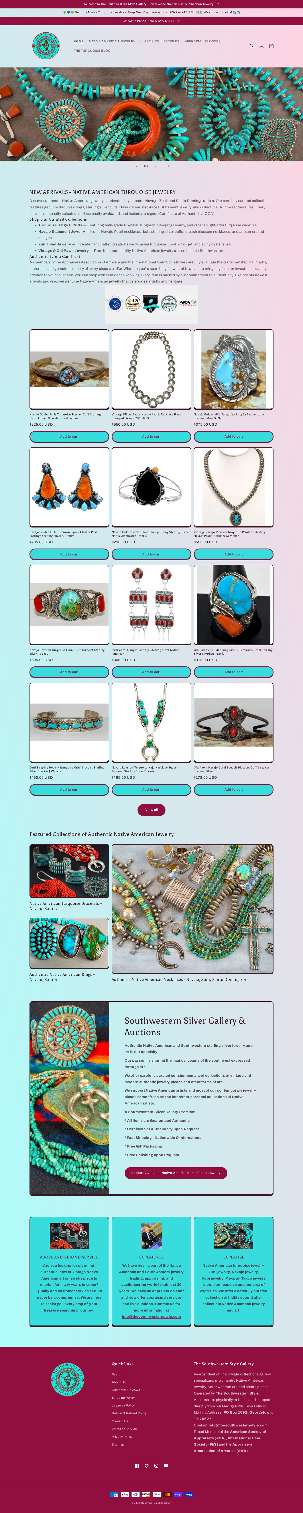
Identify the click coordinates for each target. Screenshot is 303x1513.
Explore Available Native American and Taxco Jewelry (176, 1173)
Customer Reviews (126, 1390)
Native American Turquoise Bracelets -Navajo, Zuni (66, 906)
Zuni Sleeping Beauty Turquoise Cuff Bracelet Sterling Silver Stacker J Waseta (67, 769)
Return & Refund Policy (129, 1413)
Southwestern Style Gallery (156, 1503)
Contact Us (120, 1421)
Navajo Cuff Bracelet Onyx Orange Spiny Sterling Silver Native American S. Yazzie (150, 533)
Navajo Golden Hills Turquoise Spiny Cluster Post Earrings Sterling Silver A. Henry (63, 533)
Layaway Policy (123, 1405)
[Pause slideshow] (167, 166)
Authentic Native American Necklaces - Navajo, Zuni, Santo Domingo (177, 979)
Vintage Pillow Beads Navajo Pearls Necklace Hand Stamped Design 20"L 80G (147, 416)
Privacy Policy (122, 1436)
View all (151, 810)
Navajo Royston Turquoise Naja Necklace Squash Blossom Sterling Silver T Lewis (145, 769)
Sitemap (118, 1444)
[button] (114, 41)
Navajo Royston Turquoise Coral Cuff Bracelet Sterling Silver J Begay (67, 651)
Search (117, 1374)
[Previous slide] (136, 166)
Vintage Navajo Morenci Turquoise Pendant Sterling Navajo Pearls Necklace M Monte (229, 533)
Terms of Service (124, 1429)
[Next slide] (156, 166)
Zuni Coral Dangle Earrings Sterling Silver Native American (145, 651)
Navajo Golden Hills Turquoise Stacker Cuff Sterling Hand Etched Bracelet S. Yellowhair (65, 416)
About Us (119, 1382)
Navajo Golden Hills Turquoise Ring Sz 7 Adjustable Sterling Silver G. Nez (229, 416)
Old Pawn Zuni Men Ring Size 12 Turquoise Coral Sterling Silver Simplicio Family (233, 651)
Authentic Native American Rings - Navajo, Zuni (62, 977)
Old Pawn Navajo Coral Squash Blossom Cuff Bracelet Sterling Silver (231, 769)
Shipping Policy (123, 1397)
